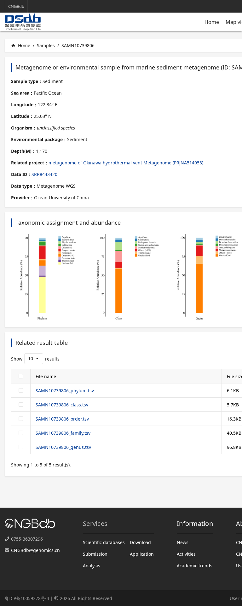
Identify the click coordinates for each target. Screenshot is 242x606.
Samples (46, 45)
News (182, 542)
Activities (186, 554)
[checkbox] (20, 376)
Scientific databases (104, 542)
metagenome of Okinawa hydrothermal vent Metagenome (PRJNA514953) (126, 163)
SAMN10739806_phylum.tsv (65, 391)
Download (140, 542)
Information (195, 523)
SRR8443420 (44, 174)
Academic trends (194, 566)
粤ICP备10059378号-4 (27, 598)
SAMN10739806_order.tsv (62, 419)
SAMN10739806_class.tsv (62, 405)
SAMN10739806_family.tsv (63, 433)
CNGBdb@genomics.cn (35, 550)
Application (142, 554)
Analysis (91, 566)
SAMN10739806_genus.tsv (63, 447)
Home (212, 22)
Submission (95, 554)
